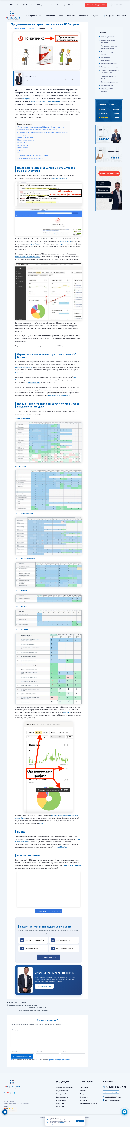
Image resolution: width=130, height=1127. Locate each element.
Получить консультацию (48, 957)
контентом (19, 372)
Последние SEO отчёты (88, 1103)
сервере (60, 244)
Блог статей (84, 1097)
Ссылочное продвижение (110, 82)
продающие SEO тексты (23, 367)
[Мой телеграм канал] (14, 1093)
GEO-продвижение (108, 37)
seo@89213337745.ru (113, 1097)
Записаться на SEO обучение (48, 911)
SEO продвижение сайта (64, 1087)
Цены (95, 16)
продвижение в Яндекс (60, 178)
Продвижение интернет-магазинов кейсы (110, 71)
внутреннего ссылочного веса (59, 395)
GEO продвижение (33, 16)
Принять (80, 1121)
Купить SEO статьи (69, 4)
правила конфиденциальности (59, 1060)
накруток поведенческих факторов (27, 257)
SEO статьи (60, 1103)
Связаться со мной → (44, 986)
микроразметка (65, 241)
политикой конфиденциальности (57, 1123)
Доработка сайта (28, 4)
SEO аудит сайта (14, 4)
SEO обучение (41, 4)
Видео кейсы (84, 16)
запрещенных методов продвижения (45, 101)
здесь (41, 823)
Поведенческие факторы (110, 67)
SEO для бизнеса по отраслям (108, 41)
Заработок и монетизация (105, 59)
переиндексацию (34, 383)
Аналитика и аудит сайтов (107, 53)
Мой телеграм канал (112, 1100)
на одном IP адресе (34, 244)
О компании (84, 1087)
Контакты (71, 16)
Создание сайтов (55, 4)
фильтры (66, 712)
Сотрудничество (86, 1094)
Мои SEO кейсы (61, 847)
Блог (61, 16)
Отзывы (83, 1091)
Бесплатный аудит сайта (96, 5)
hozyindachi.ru (57, 79)
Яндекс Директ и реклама (107, 90)
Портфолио (50, 16)
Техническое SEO (107, 85)
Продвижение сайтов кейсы (108, 77)
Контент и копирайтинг (109, 63)
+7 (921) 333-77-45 (116, 16)
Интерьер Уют (28, 98)
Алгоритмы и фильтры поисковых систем (109, 47)
